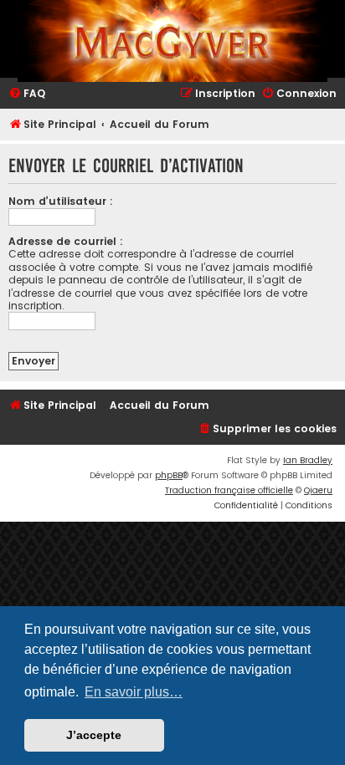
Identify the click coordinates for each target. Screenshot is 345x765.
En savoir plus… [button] (134, 692)
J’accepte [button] (93, 735)
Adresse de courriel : (65, 241)
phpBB (169, 475)
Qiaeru (318, 490)
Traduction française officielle (229, 490)
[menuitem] (26, 94)
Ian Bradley (307, 460)
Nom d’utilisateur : (60, 201)
